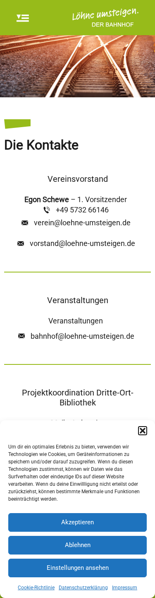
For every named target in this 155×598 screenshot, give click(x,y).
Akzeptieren (77, 522)
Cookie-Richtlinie (36, 588)
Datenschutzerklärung (83, 588)
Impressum (124, 588)
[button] (142, 431)
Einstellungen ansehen (78, 567)
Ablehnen (78, 545)
